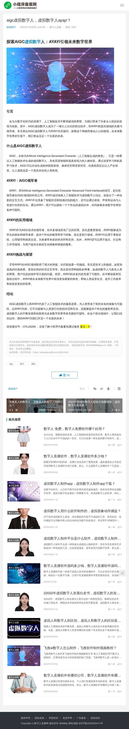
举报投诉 (53, 717)
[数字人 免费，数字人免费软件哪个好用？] (23, 436)
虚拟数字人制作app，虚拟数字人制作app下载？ (79, 483)
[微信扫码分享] (95, 389)
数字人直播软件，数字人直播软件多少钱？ (76, 456)
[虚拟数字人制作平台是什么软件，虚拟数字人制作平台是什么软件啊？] (23, 546)
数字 (37, 41)
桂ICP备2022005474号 (91, 723)
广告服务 (81, 717)
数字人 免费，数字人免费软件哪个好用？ (74, 428)
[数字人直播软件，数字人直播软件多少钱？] (23, 464)
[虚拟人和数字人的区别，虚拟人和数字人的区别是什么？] (23, 628)
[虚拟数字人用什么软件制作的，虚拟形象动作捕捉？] (23, 518)
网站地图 (73, 723)
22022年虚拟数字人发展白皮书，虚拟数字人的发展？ (80, 593)
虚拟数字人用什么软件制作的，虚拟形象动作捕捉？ (82, 510)
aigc (11, 363)
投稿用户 (11, 27)
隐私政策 (39, 717)
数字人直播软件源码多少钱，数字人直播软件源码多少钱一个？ (82, 565)
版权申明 (25, 717)
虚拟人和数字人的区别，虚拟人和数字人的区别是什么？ (82, 620)
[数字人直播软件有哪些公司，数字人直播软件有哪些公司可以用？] (23, 683)
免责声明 (67, 717)
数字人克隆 (55, 27)
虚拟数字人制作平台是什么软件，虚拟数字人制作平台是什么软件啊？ (82, 538)
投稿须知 (95, 717)
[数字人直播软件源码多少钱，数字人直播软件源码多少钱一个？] (23, 573)
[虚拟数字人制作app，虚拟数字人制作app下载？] (23, 491)
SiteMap (63, 723)
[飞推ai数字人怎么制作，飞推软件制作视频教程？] (23, 655)
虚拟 (29, 41)
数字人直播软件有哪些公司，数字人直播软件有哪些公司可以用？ (82, 675)
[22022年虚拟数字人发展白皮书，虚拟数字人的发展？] (23, 601)
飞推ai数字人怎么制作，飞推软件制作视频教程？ (80, 647)
